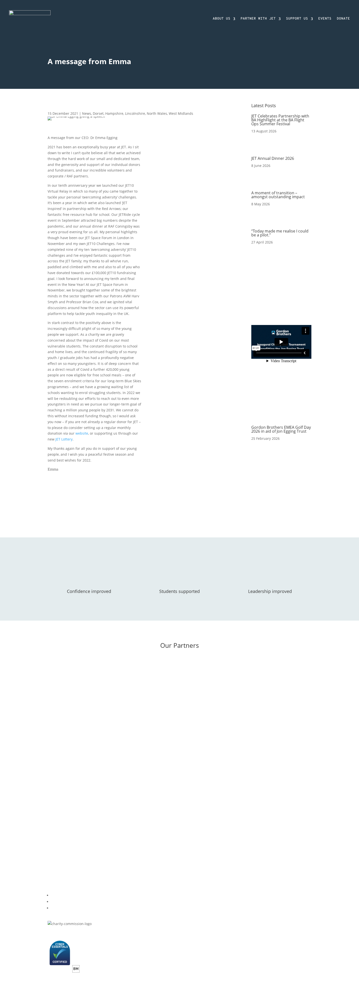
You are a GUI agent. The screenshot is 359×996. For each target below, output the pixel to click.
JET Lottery (64, 439)
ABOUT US (221, 19)
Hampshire (114, 113)
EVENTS (324, 19)
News (86, 113)
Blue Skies (157, 790)
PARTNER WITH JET (258, 19)
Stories (155, 808)
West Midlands (181, 113)
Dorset (98, 113)
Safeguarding (100, 933)
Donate (53, 811)
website (81, 433)
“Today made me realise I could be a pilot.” (279, 233)
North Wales (157, 113)
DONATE (343, 19)
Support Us (57, 817)
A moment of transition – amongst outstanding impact (278, 194)
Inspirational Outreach (168, 796)
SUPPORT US (297, 19)
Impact (155, 802)
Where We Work (162, 813)
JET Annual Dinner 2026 (272, 158)
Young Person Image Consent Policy (144, 933)
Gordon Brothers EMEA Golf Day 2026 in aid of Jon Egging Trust (281, 429)
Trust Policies (74, 933)
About (52, 805)
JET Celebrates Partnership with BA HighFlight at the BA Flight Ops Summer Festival (280, 120)
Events (154, 825)
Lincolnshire (135, 113)
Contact (54, 823)
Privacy (53, 933)
